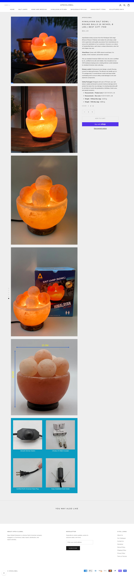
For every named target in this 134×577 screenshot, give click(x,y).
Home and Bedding (39, 9)
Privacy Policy (121, 553)
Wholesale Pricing (79, 9)
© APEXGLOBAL (12, 571)
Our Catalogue (121, 538)
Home (12, 9)
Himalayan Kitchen (59, 9)
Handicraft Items (98, 9)
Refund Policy (121, 547)
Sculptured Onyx (116, 9)
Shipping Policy (121, 550)
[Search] (124, 5)
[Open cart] (128, 5)
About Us (120, 535)
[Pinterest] (93, 105)
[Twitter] (90, 105)
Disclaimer (120, 544)
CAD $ (6, 5)
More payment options (100, 128)
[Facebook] (88, 105)
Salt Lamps (22, 9)
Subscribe (73, 548)
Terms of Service (122, 556)
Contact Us (120, 541)
